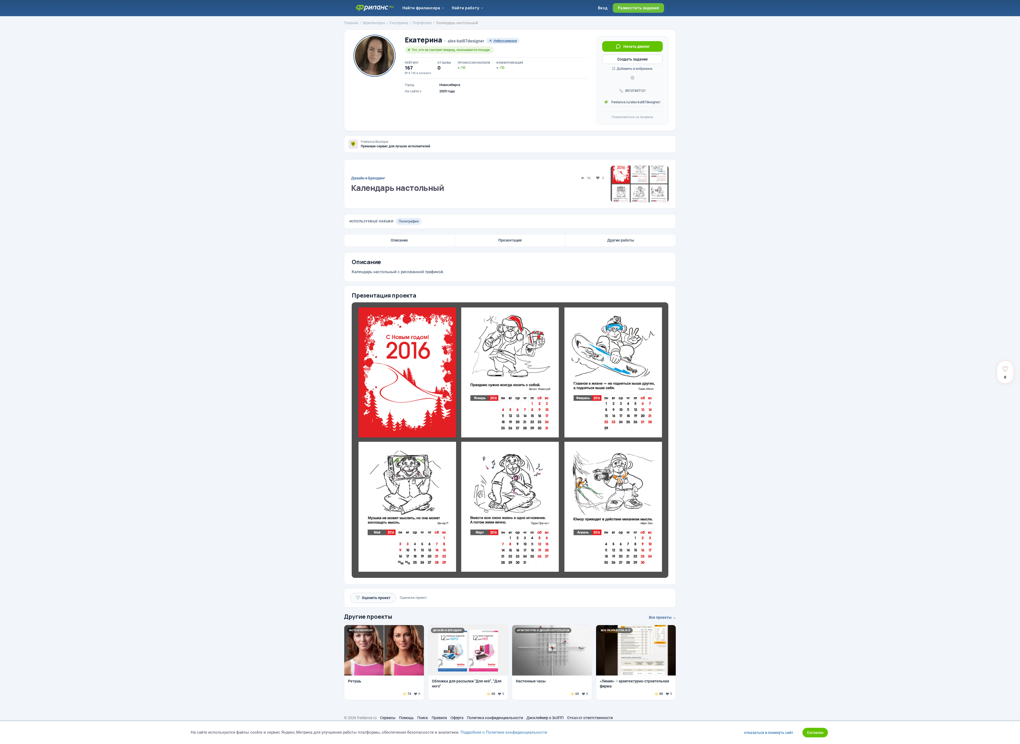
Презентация (510, 240)
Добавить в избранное (634, 69)
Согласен (815, 732)
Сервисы (388, 718)
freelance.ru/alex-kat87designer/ (635, 102)
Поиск (422, 718)
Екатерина (423, 40)
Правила (439, 718)
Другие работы (620, 240)
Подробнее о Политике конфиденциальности (504, 732)
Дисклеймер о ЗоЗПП (545, 718)
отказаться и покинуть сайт (768, 732)
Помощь (406, 718)
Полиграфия (409, 221)
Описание (399, 240)
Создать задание (632, 59)
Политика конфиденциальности (495, 718)
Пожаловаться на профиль (632, 117)
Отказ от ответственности (590, 718)
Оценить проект (373, 597)
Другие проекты (368, 617)
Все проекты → (662, 617)
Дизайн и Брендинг (368, 178)
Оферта (457, 718)
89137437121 (635, 91)
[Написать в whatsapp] (632, 77)
